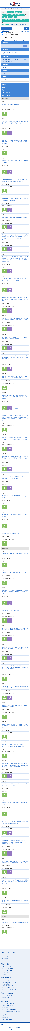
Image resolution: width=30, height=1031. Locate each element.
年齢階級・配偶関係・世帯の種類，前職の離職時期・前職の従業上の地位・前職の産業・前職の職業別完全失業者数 (15, 397)
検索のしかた (24, 31)
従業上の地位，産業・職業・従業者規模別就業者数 (14, 217)
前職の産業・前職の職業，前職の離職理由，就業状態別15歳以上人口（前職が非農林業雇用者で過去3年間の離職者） (15, 592)
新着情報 (5, 958)
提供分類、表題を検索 (8, 32)
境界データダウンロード (9, 987)
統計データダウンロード (9, 985)
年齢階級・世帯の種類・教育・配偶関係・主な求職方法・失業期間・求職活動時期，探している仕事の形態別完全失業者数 (15, 357)
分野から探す (6, 972)
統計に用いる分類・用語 (9, 1003)
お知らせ (5, 954)
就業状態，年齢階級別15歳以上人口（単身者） (13, 533)
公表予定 (5, 956)
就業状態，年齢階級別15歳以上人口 (10, 104)
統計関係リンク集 (7, 1019)
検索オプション (5, 31)
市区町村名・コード (8, 1005)
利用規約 (18, 1027)
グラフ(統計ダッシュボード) (10, 980)
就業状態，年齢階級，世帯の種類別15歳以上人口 (14, 572)
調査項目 (5, 1007)
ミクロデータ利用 (7, 995)
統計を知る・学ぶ (7, 1017)
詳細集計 (5, 67)
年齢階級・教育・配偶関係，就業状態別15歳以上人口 (15, 922)
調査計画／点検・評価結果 (9, 1009)
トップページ (5, 8)
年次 (4, 73)
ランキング (6, 960)
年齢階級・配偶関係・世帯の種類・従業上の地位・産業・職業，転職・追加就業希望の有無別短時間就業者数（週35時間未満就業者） (15, 667)
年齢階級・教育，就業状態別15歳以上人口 (12, 610)
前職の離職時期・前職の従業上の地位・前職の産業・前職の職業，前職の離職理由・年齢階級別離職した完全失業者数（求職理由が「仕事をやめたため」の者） (15, 765)
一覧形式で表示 (24, 40)
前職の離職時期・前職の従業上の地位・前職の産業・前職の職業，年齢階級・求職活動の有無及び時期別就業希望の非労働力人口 (15, 842)
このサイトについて (8, 1027)
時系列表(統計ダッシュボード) (10, 982)
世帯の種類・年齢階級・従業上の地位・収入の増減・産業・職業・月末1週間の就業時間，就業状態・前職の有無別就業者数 (15, 142)
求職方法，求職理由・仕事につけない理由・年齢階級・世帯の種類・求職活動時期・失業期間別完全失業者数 (15, 299)
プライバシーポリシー (8, 1029)
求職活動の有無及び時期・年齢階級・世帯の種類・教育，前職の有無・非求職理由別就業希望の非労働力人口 (15, 458)
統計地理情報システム (8, 984)
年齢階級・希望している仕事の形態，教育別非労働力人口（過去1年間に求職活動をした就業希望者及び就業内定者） (15, 881)
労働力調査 (5, 46)
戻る (3, 40)
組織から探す (6, 974)
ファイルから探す (7, 970)
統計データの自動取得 (8, 997)
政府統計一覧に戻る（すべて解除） (19, 24)
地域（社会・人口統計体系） (10, 989)
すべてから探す (7, 966)
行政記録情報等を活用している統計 (12, 1011)
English (2, 1)
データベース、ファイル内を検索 (11, 34)
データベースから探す (8, 968)
